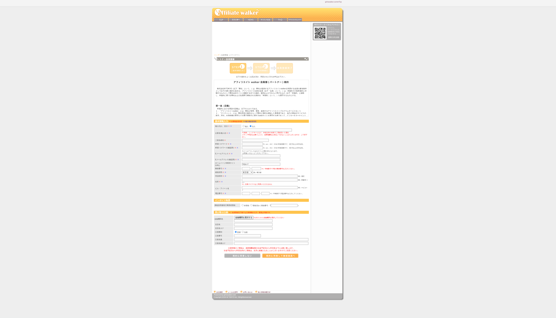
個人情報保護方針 (264, 292)
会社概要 (219, 292)
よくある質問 (233, 292)
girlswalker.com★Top (333, 2)
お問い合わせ (248, 292)
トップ (217, 55)
